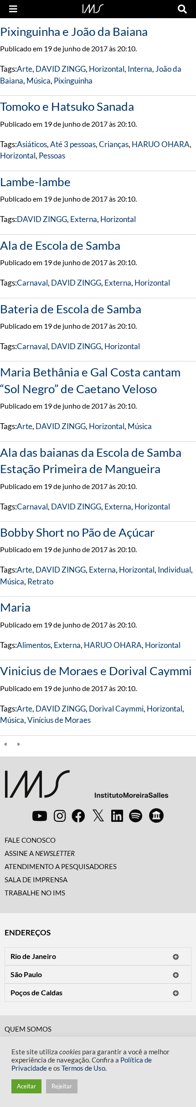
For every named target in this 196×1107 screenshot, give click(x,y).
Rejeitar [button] (62, 1086)
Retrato (40, 581)
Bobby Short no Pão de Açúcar (77, 532)
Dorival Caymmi (116, 708)
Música (38, 80)
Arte (24, 69)
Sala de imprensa (36, 879)
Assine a (40, 853)
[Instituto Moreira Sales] (86, 787)
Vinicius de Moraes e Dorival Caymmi (96, 670)
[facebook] (78, 815)
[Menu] (13, 9)
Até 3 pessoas (73, 144)
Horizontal (106, 69)
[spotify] (135, 815)
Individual (174, 569)
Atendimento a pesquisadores (61, 866)
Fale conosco (30, 840)
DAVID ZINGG (61, 69)
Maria (15, 607)
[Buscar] (182, 9)
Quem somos (28, 1029)
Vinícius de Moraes (59, 720)
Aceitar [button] (26, 1086)
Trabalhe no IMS (35, 893)
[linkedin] (117, 815)
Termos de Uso (83, 1068)
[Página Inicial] (93, 7)
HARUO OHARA (161, 144)
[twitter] (98, 816)
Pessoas (52, 155)
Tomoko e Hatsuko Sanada (67, 106)
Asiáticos (32, 144)
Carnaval (32, 282)
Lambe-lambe (35, 181)
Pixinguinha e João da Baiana (74, 31)
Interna (140, 69)
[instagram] (60, 815)
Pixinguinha (73, 80)
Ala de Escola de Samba (60, 245)
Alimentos (34, 645)
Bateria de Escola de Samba (70, 308)
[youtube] (39, 815)
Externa (83, 219)
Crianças (114, 144)
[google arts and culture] (156, 815)
